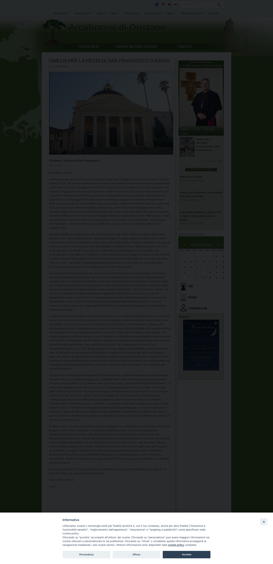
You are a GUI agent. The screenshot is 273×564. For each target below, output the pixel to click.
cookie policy (176, 544)
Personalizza (86, 554)
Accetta (186, 554)
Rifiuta (136, 554)
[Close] (263, 521)
